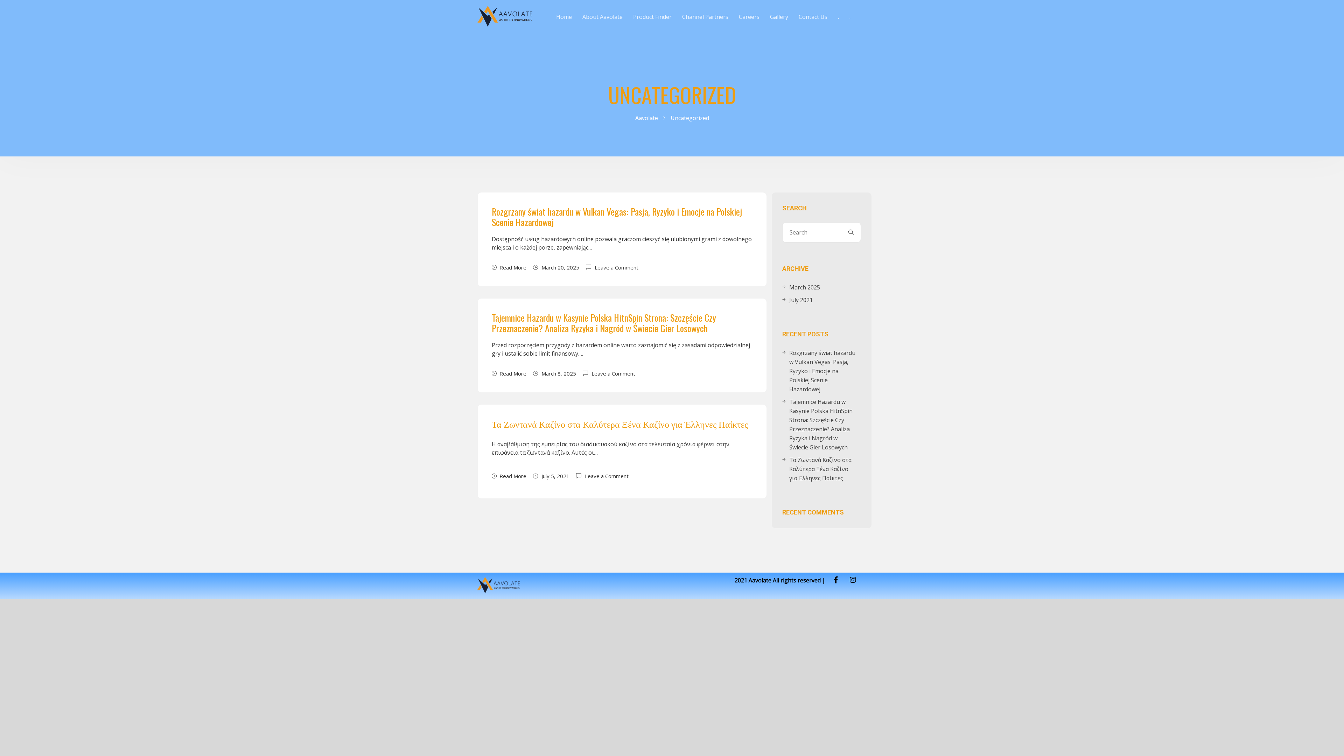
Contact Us (813, 17)
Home (564, 17)
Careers (749, 17)
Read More (512, 267)
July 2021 (801, 300)
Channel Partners (705, 17)
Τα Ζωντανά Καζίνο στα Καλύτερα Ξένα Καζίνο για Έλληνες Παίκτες (620, 423)
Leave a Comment (616, 267)
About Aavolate (602, 17)
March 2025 (804, 287)
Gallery (779, 17)
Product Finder (652, 17)
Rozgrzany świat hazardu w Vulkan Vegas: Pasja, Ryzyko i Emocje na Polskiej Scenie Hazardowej (617, 217)
